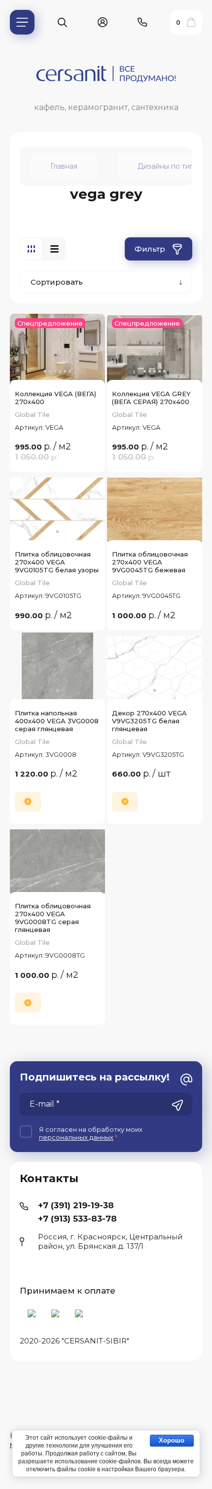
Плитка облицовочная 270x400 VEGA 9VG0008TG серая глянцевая (53, 917)
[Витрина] (31, 249)
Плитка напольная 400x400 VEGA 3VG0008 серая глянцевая (57, 721)
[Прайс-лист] (54, 249)
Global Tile (32, 414)
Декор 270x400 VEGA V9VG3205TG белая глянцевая (149, 721)
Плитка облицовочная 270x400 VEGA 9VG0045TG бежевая (150, 562)
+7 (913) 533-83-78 (77, 1219)
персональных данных (76, 1137)
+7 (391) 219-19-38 (76, 1205)
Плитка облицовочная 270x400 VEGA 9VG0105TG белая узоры (57, 562)
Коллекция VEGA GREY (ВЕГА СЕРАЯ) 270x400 (151, 398)
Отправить (177, 1105)
